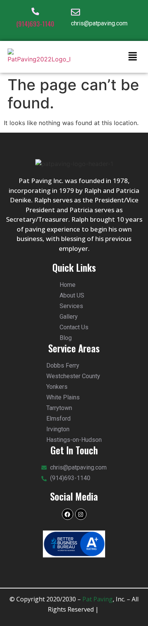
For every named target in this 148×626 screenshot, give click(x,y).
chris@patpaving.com (99, 23)
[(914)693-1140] (35, 11)
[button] (132, 57)
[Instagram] (81, 514)
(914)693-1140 (35, 23)
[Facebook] (67, 514)
